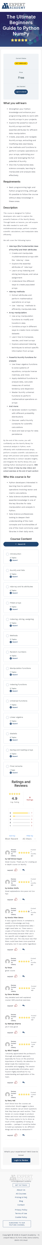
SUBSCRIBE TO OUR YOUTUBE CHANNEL (17, 1224)
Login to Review (21, 1160)
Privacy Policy (21, 1210)
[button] (15, 870)
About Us (21, 1190)
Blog (21, 1201)
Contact (21, 1205)
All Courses (21, 1194)
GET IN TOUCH (21, 1185)
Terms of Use (21, 1213)
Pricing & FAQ (21, 1197)
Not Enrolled (21, 63)
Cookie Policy (21, 1217)
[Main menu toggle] (37, 5)
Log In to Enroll (21, 92)
